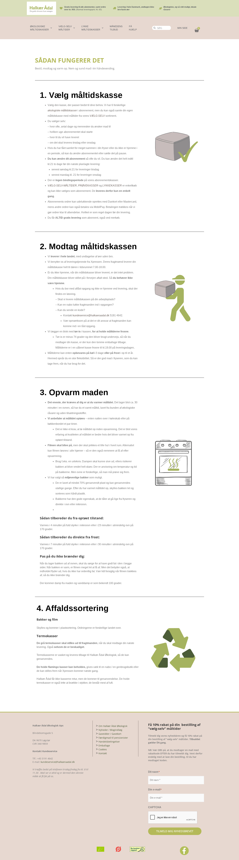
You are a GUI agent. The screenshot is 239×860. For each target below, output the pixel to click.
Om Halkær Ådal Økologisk (113, 726)
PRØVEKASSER (88, 185)
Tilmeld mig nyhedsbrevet (174, 831)
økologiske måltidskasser (62, 110)
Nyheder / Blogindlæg (110, 729)
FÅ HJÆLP (133, 28)
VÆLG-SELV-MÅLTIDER (62, 185)
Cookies (103, 749)
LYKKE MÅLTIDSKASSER (90, 28)
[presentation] (173, 817)
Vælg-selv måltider (65, 28)
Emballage (104, 745)
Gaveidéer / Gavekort (110, 733)
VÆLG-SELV (97, 115)
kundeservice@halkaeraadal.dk (91, 315)
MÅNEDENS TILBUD (116, 28)
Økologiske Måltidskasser (39, 28)
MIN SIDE (182, 28)
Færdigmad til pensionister (113, 737)
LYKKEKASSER (112, 185)
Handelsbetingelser (109, 741)
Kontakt (103, 753)
